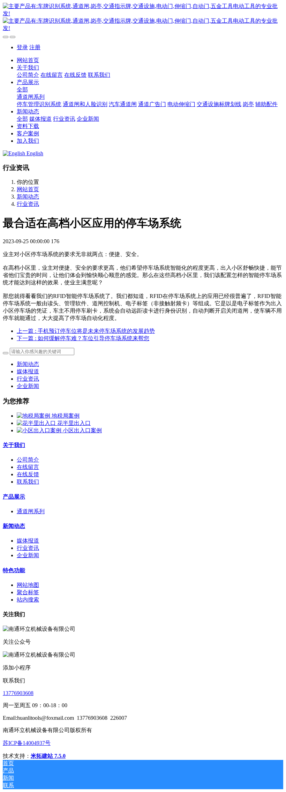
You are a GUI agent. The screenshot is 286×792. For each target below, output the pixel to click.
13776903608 (18, 693)
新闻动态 (28, 197)
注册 (34, 47)
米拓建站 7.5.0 (48, 756)
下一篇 (83, 338)
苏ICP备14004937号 (27, 743)
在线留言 (28, 467)
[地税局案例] (34, 416)
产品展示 (14, 497)
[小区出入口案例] (40, 430)
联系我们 (28, 482)
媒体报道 (28, 371)
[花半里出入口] (37, 423)
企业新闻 (28, 386)
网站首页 (28, 60)
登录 (22, 47)
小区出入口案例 (82, 430)
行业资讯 (28, 204)
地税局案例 (66, 416)
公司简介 (28, 460)
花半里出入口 (74, 423)
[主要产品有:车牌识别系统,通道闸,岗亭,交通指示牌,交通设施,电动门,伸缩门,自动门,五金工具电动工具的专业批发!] (143, 17)
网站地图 (28, 585)
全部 (22, 89)
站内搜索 (28, 600)
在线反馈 (28, 474)
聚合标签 (28, 592)
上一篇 (86, 331)
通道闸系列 (31, 511)
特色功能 (14, 570)
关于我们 (14, 445)
